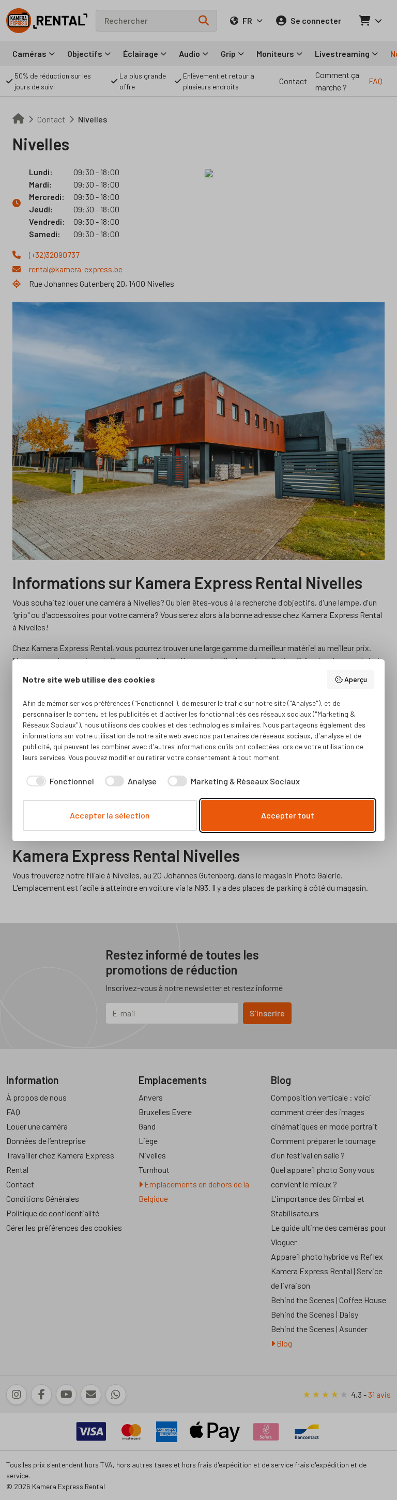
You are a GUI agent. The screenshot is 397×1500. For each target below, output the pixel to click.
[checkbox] (58, 781)
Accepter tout (287, 815)
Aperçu (355, 679)
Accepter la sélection (110, 815)
